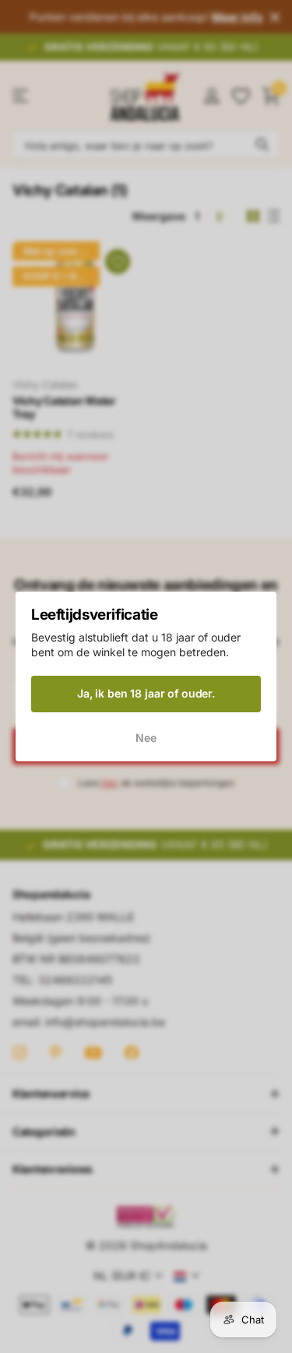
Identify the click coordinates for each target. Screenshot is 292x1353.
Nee (146, 737)
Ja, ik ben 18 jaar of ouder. (146, 693)
